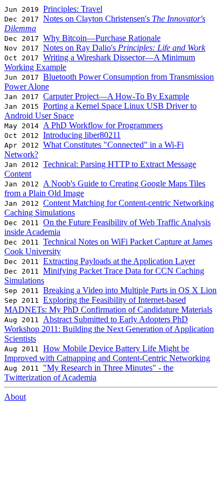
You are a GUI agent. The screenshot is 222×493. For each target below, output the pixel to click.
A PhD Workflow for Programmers (103, 125)
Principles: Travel (72, 8)
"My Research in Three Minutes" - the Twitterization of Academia (89, 372)
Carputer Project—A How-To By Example (116, 96)
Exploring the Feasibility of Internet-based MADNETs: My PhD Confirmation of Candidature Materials (108, 304)
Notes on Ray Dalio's (124, 47)
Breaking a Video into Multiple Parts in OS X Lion (130, 290)
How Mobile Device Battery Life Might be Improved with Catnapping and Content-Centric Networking (107, 353)
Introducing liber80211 (82, 135)
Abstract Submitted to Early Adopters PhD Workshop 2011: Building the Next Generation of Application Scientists (109, 329)
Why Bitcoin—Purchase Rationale (102, 38)
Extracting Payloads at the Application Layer (119, 261)
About (15, 396)
